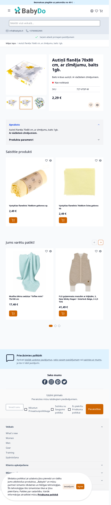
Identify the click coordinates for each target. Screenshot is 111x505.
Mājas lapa (11, 43)
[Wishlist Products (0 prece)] (96, 11)
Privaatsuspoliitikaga (39, 411)
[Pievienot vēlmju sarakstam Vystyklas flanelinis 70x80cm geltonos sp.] (46, 160)
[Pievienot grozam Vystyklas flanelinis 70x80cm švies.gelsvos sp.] (63, 220)
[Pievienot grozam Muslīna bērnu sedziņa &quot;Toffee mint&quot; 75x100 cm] (13, 313)
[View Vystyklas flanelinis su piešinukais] (39, 103)
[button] (54, 427)
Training (10, 452)
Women (10, 438)
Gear (8, 447)
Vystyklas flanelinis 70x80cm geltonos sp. (28, 205)
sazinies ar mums (92, 359)
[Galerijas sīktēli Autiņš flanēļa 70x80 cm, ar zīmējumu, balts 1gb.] (26, 103)
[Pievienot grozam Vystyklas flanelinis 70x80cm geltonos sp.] (13, 220)
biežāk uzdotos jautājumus (38, 359)
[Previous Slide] (94, 242)
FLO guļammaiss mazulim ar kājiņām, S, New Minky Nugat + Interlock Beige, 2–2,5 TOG (78, 299)
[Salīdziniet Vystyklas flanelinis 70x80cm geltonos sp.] (50, 160)
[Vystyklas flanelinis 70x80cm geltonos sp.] (29, 181)
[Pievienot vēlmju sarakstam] (91, 105)
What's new (12, 433)
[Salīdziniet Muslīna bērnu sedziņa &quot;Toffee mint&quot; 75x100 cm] (50, 251)
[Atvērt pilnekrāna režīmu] (26, 74)
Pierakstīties (94, 409)
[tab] (51, 326)
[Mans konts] (92, 11)
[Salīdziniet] (97, 105)
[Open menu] (9, 10)
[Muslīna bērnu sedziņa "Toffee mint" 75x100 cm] (29, 271)
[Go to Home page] (30, 11)
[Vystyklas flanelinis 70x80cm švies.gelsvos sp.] (79, 181)
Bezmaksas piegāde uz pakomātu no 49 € (53, 2)
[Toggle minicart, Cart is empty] (101, 11)
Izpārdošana (12, 457)
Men (8, 442)
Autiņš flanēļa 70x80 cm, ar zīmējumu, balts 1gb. (41, 43)
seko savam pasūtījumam (66, 359)
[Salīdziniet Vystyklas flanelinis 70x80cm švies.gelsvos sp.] (100, 160)
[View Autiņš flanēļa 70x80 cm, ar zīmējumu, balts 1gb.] (12, 103)
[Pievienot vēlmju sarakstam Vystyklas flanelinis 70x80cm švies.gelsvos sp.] (96, 160)
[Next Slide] (100, 242)
